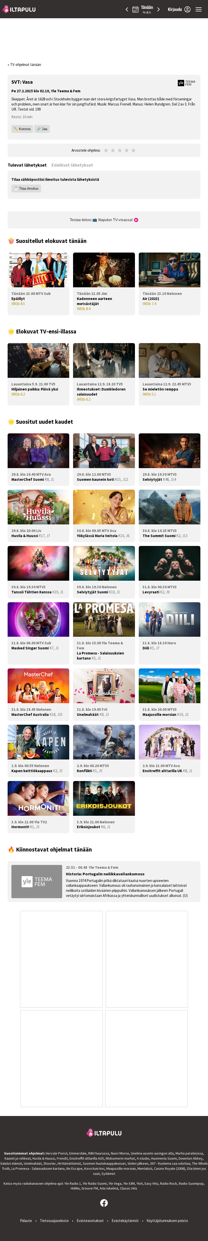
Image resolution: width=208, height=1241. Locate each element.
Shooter (49, 1163)
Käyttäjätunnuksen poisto (167, 1220)
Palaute (26, 1220)
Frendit (62, 1158)
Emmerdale (77, 1153)
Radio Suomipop (191, 1183)
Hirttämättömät (69, 1163)
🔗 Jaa (42, 129)
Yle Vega (115, 1183)
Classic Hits (128, 1188)
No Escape (74, 1168)
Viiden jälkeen (138, 1163)
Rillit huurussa (98, 1153)
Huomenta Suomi (164, 1158)
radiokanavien (33, 1183)
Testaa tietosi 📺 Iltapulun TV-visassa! (102, 220)
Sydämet (108, 1173)
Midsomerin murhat (120, 1158)
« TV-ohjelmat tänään (24, 64)
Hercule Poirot (56, 1153)
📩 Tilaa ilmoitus (26, 188)
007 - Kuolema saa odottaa (170, 1163)
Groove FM (89, 1188)
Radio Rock (168, 1183)
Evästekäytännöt (125, 1220)
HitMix (75, 1188)
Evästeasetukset (90, 1220)
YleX (139, 1183)
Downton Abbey (191, 1158)
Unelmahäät (33, 1163)
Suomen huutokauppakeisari (104, 1163)
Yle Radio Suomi (95, 1183)
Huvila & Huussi (43, 1158)
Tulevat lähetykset (27, 165)
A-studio (143, 1158)
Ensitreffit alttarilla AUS (87, 1158)
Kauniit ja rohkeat (18, 1158)
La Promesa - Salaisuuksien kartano (38, 1168)
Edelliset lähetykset (72, 165)
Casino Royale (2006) (169, 1168)
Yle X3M (129, 1183)
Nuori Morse (120, 1153)
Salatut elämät (11, 1163)
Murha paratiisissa (189, 1153)
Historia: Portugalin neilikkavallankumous (105, 873)
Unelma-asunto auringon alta (152, 1153)
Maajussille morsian (121, 1168)
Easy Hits (151, 1183)
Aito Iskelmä (109, 1188)
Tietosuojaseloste (54, 1220)
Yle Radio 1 (72, 1183)
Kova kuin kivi (94, 1168)
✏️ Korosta (22, 129)
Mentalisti (144, 1168)
